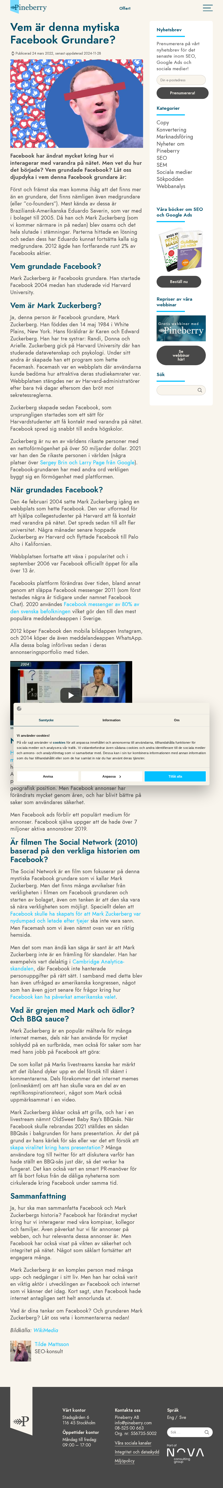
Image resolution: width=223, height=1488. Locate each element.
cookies (59, 742)
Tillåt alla (175, 776)
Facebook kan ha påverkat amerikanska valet (63, 997)
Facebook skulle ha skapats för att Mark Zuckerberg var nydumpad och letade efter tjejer (75, 917)
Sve (182, 1417)
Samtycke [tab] (46, 720)
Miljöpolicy (125, 1461)
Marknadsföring (175, 136)
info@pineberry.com (133, 1423)
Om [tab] (176, 720)
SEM (162, 165)
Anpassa (109, 776)
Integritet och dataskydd (137, 1452)
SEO (162, 158)
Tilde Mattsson (52, 1344)
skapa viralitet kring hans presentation (55, 1147)
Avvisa (48, 776)
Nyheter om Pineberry (170, 147)
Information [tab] (111, 720)
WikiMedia (45, 1330)
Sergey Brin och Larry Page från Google (87, 462)
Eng (170, 1417)
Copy (163, 122)
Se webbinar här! (181, 355)
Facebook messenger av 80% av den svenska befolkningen (74, 607)
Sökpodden (170, 179)
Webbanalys (171, 186)
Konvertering (171, 129)
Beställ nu (179, 282)
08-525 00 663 (129, 1428)
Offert (124, 8)
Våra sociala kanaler (133, 1443)
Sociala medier (174, 172)
